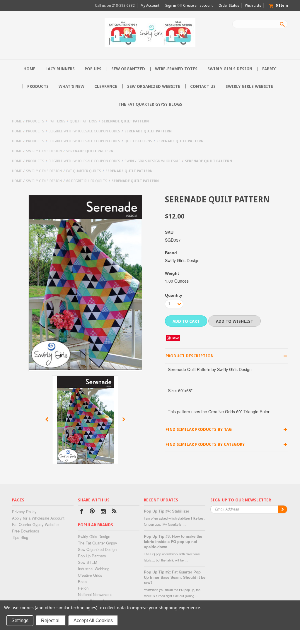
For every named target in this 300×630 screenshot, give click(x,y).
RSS (114, 512)
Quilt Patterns (83, 121)
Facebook (81, 512)
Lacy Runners (60, 69)
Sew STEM (87, 562)
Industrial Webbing (93, 568)
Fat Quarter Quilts (83, 171)
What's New (71, 86)
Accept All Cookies (93, 620)
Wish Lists (253, 6)
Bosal (83, 581)
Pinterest (92, 512)
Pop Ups (93, 69)
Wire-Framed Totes (176, 69)
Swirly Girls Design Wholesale (152, 161)
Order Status (229, 6)
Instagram (103, 512)
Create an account (198, 6)
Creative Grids (90, 575)
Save (175, 338)
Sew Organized (128, 69)
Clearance (105, 86)
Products (38, 86)
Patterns (57, 121)
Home (17, 121)
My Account (150, 6)
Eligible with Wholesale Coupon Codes (84, 131)
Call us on (115, 6)
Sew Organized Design (97, 549)
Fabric (269, 69)
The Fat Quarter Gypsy (97, 543)
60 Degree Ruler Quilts (86, 181)
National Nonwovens (95, 594)
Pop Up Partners (92, 556)
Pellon (83, 588)
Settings (19, 620)
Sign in (170, 6)
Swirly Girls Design (229, 69)
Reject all (51, 620)
